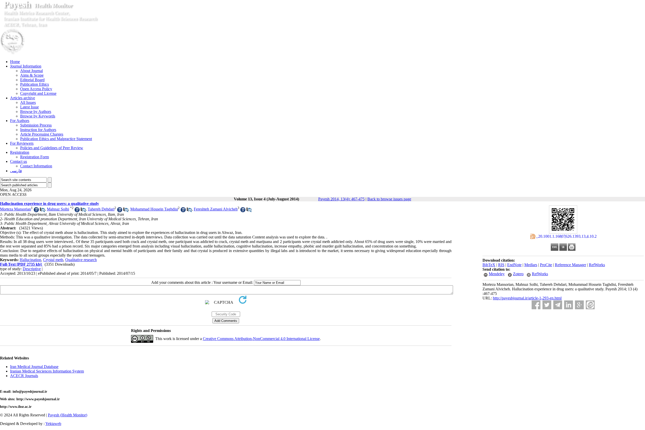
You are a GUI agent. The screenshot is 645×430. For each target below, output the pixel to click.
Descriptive (32, 269)
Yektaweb (53, 423)
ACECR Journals (24, 376)
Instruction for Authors (38, 130)
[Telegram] (557, 304)
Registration (19, 152)
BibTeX (488, 265)
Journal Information (25, 66)
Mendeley (497, 274)
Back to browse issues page (389, 199)
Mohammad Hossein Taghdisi (154, 209)
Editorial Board (32, 80)
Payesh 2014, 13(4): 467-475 (341, 199)
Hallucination (30, 260)
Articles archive (22, 98)
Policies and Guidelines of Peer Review (51, 148)
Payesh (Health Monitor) (67, 415)
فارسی (16, 171)
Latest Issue (29, 107)
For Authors (19, 120)
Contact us (18, 161)
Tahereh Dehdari (101, 209)
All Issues (28, 102)
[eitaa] (590, 304)
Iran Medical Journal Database (34, 366)
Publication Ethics (34, 84)
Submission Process (36, 125)
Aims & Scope (32, 75)
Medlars (530, 265)
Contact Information (36, 166)
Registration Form (34, 157)
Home (15, 61)
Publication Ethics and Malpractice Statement (56, 139)
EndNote (514, 265)
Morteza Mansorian (15, 209)
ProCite (546, 265)
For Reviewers (22, 143)
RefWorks (597, 265)
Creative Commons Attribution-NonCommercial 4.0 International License (261, 338)
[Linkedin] (568, 304)
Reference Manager (570, 265)
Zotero (518, 274)
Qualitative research (81, 260)
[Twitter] (546, 304)
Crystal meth (53, 260)
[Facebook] (536, 304)
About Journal (31, 71)
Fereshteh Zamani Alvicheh (216, 209)
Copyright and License (38, 93)
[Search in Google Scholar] (36, 211)
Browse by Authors (35, 111)
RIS (501, 265)
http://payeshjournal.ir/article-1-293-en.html (527, 298)
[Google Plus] (579, 304)
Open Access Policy (36, 89)
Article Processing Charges (41, 134)
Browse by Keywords (37, 116)
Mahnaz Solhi (58, 209)
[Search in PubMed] (42, 211)
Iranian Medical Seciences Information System (47, 371)
